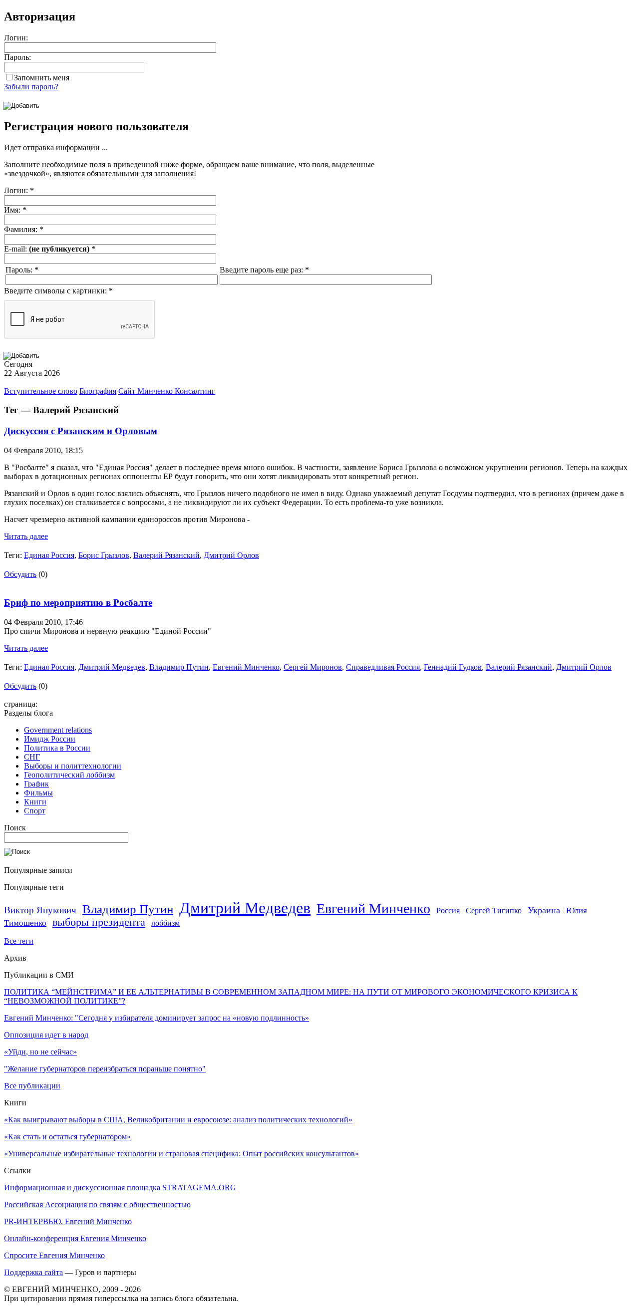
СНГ (32, 757)
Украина (544, 910)
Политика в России (57, 748)
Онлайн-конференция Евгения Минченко (75, 1238)
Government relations (58, 730)
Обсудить (20, 574)
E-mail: (49, 249)
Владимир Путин (179, 667)
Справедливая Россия (383, 667)
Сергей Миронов (313, 667)
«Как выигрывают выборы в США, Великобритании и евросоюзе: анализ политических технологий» (178, 1119)
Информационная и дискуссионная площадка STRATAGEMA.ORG (120, 1187)
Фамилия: (23, 229)
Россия (448, 910)
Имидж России (49, 739)
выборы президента (98, 922)
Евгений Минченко (246, 667)
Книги (35, 801)
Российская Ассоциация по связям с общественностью (97, 1204)
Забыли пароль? (31, 86)
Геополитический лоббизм (69, 775)
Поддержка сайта (33, 1272)
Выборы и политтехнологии (72, 766)
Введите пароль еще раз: (264, 269)
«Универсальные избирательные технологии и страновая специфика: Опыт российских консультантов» (181, 1153)
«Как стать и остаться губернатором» (67, 1136)
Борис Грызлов (103, 555)
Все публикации (32, 1085)
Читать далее (26, 536)
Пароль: (17, 57)
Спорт (34, 810)
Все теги (18, 941)
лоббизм (165, 923)
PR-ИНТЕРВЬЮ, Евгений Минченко (68, 1221)
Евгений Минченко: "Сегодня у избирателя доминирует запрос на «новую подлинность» (156, 1018)
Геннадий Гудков (453, 667)
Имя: (15, 210)
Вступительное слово (40, 391)
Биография (97, 391)
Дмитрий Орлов (231, 555)
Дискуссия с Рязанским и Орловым (80, 431)
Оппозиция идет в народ (46, 1035)
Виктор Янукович (40, 910)
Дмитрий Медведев (111, 667)
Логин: (16, 37)
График (36, 784)
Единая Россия (49, 555)
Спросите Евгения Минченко (54, 1255)
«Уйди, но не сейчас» (40, 1052)
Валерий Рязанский (166, 555)
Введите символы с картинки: (58, 290)
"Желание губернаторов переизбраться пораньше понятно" (105, 1068)
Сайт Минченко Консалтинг (166, 391)
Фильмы (38, 792)
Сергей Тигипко (494, 910)
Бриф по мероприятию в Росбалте (78, 602)
